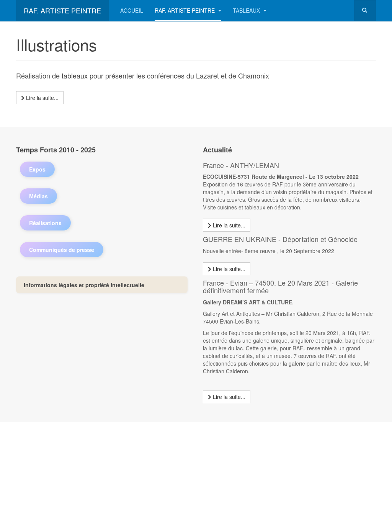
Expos (37, 169)
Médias (38, 196)
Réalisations (45, 223)
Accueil (131, 10)
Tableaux (247, 10)
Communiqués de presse (61, 249)
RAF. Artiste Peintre (185, 10)
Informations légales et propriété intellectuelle (84, 285)
